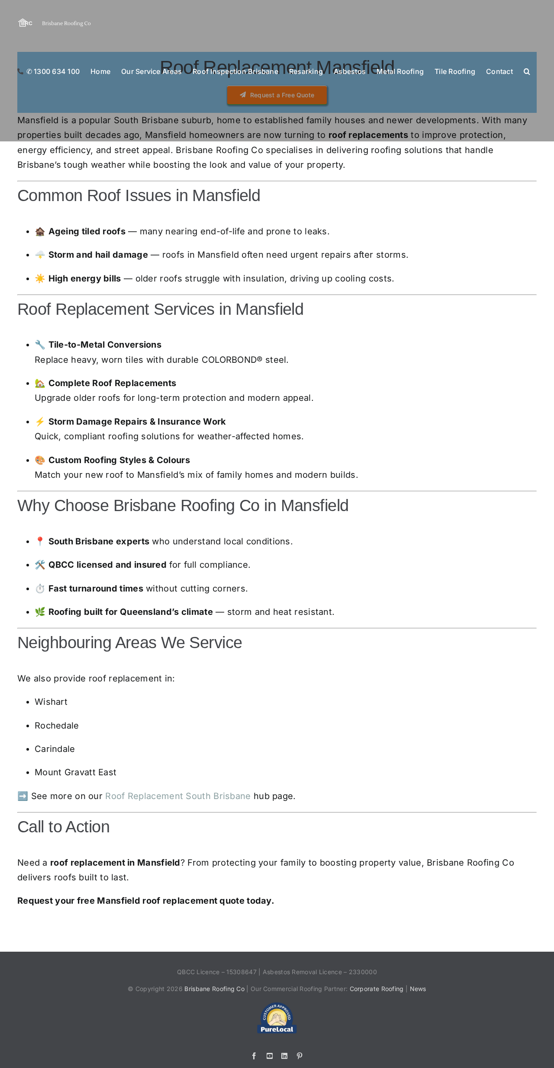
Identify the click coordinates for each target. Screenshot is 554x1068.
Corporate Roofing (378, 988)
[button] (527, 70)
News (418, 988)
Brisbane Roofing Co (214, 988)
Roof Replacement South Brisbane (178, 796)
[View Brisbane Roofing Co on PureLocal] (277, 1006)
